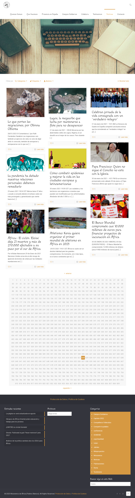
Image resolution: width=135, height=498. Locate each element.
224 (90, 306)
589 (44, 354)
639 (12, 361)
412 (32, 332)
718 (94, 369)
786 (20, 380)
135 (83, 295)
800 (75, 380)
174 (122, 299)
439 (24, 336)
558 (36, 350)
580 (122, 350)
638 (122, 358)
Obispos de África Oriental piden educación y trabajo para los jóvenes (22, 420)
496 (20, 343)
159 (63, 299)
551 (122, 347)
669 (16, 365)
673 (32, 365)
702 (32, 369)
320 (12, 321)
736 (51, 372)
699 (20, 369)
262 (12, 313)
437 (16, 336)
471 (36, 339)
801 (79, 380)
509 (71, 343)
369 (90, 324)
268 (36, 313)
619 (48, 358)
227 (102, 306)
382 (28, 328)
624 (67, 358)
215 (55, 306)
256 (102, 310)
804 (90, 380)
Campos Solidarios (101, 414)
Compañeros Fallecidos (102, 423)
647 (44, 361)
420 (63, 332)
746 (90, 372)
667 (122, 361)
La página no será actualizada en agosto (21, 414)
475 (51, 339)
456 (90, 336)
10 (48, 280)
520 (114, 343)
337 (79, 321)
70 (56, 287)
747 (94, 372)
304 (63, 317)
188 (63, 302)
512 (83, 343)
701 (28, 369)
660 (94, 361)
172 (114, 299)
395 (79, 328)
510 (75, 343)
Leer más (40, 149)
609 (122, 354)
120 (24, 295)
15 (67, 280)
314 (102, 317)
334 (67, 321)
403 (110, 328)
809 (110, 380)
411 (28, 332)
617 (40, 358)
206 (20, 306)
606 (110, 354)
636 (114, 358)
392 (67, 328)
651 (59, 361)
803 (87, 380)
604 (102, 354)
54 (106, 284)
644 (32, 361)
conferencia (98, 431)
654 (71, 361)
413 (36, 332)
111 (102, 291)
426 (87, 332)
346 (114, 321)
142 (110, 295)
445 (48, 336)
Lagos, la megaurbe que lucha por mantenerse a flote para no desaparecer (66, 121)
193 (83, 302)
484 (87, 339)
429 (98, 332)
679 (55, 365)
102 (67, 291)
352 (24, 324)
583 (20, 354)
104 (75, 291)
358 (48, 324)
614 (28, 358)
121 (28, 295)
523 (12, 347)
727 (16, 372)
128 (55, 295)
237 (28, 310)
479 (67, 339)
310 (87, 317)
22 (95, 280)
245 (59, 310)
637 (118, 358)
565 (63, 350)
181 (36, 302)
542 (87, 347)
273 (55, 313)
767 (59, 376)
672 (28, 365)
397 (87, 328)
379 (16, 328)
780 (110, 376)
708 (55, 369)
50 (91, 284)
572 (90, 350)
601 (90, 354)
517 (102, 343)
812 (122, 380)
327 (40, 321)
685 (79, 365)
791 (40, 380)
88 (13, 291)
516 (98, 343)
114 (114, 291)
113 (110, 291)
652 (63, 361)
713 (75, 369)
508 (67, 343)
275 (63, 313)
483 (83, 339)
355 (36, 324)
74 (71, 287)
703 (36, 369)
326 (36, 321)
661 (98, 361)
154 (44, 299)
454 (83, 336)
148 (20, 299)
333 (63, 321)
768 (63, 376)
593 (59, 354)
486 (94, 339)
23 (99, 280)
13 (60, 280)
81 (99, 287)
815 (24, 384)
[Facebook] (117, 494)
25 (106, 280)
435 (122, 332)
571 (87, 350)
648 (48, 361)
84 (110, 287)
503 (48, 343)
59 (13, 287)
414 (40, 332)
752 (114, 372)
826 (67, 384)
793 (48, 380)
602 (94, 354)
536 (63, 347)
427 (90, 332)
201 (114, 302)
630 (90, 358)
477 (59, 339)
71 (60, 287)
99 (56, 291)
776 (94, 376)
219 (71, 306)
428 (94, 332)
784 (12, 380)
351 (20, 324)
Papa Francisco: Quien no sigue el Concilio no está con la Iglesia (108, 170)
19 (83, 280)
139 (98, 295)
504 (51, 343)
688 (90, 365)
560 (44, 350)
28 (118, 280)
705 (44, 369)
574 (98, 350)
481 (75, 339)
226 (98, 306)
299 (44, 317)
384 (36, 328)
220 (75, 306)
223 (87, 306)
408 (16, 332)
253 (90, 310)
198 (102, 302)
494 (12, 343)
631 (94, 358)
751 (110, 372)
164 (83, 299)
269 (40, 313)
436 (12, 336)
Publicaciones (99, 464)
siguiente (66, 388)
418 (55, 332)
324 (28, 321)
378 (12, 328)
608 (118, 354)
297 (36, 317)
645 (36, 361)
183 (44, 302)
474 (48, 339)
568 (75, 350)
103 (71, 291)
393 (71, 328)
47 (79, 284)
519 (110, 343)
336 (75, 321)
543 (90, 347)
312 (94, 317)
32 (21, 284)
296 (32, 317)
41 (56, 284)
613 (24, 358)
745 (87, 372)
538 (71, 347)
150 (28, 299)
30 (13, 284)
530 (40, 347)
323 (24, 321)
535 (59, 347)
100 (59, 291)
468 (24, 339)
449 (63, 336)
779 (106, 376)
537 (67, 347)
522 (122, 343)
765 (51, 376)
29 (122, 280)
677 (48, 365)
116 (122, 291)
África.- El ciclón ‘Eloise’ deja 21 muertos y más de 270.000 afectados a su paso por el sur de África (24, 243)
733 (40, 372)
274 (59, 313)
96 (44, 291)
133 (75, 295)
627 (79, 358)
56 (114, 284)
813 (16, 384)
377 (122, 324)
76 (79, 287)
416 (48, 332)
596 (71, 354)
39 (48, 284)
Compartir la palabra (101, 427)
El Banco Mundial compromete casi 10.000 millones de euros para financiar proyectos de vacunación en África (108, 230)
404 (114, 328)
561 (48, 350)
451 (71, 336)
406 (122, 328)
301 (51, 317)
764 (48, 376)
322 (20, 321)
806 (98, 380)
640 (16, 361)
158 (59, 299)
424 (79, 332)
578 (114, 350)
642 (24, 361)
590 (48, 354)
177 (20, 302)
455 (87, 336)
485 (90, 339)
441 (32, 336)
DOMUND (97, 435)
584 (24, 354)
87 (122, 287)
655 (75, 361)
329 (48, 321)
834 (98, 384)
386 (44, 328)
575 (102, 350)
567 (71, 350)
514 (90, 343)
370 (94, 324)
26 (110, 280)
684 (75, 365)
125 (44, 295)
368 (87, 324)
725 (122, 369)
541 (83, 347)
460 (106, 336)
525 (20, 347)
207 (24, 306)
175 (12, 302)
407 (12, 332)
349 (12, 324)
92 (28, 291)
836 (106, 384)
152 (36, 299)
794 (51, 380)
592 (55, 354)
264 (20, 313)
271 (48, 313)
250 (79, 310)
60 (17, 287)
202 (118, 302)
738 (59, 372)
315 (106, 317)
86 (118, 287)
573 (94, 350)
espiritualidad (99, 439)
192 (79, 302)
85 (114, 287)
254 (94, 310)
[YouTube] (120, 494)
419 (59, 332)
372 (102, 324)
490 (110, 339)
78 (87, 287)
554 (20, 350)
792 (44, 380)
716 (87, 369)
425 (83, 332)
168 (98, 299)
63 (28, 287)
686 (83, 365)
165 (87, 299)
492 (118, 339)
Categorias (21, 81)
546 (102, 347)
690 (98, 365)
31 (17, 284)
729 (24, 372)
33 (25, 284)
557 (32, 350)
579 (118, 350)
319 (122, 317)
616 (36, 358)
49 (87, 284)
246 (63, 310)
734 (44, 372)
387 (48, 328)
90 (21, 291)
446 (51, 336)
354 (32, 324)
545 (98, 347)
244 (55, 310)
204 (12, 306)
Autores (49, 81)
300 (48, 317)
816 (28, 384)
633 (102, 358)
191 (75, 302)
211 (40, 306)
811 (118, 380)
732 (36, 372)
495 (16, 343)
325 (32, 321)
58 (122, 284)
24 (103, 280)
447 (55, 336)
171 (110, 299)
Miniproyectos (99, 451)
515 (94, 343)
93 (32, 291)
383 (32, 328)
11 (52, 280)
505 (55, 343)
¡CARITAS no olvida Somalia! (16, 427)
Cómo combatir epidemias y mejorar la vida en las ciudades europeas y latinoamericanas (67, 178)
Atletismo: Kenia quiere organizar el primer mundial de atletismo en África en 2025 (65, 238)
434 (118, 332)
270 (44, 313)
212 (44, 306)
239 (36, 310)
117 (12, 295)
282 (90, 313)
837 (110, 384)
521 (118, 343)
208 (28, 306)
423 (75, 332)
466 (16, 339)
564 (59, 350)
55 (110, 284)
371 (98, 324)
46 (75, 284)
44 (67, 284)
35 (32, 284)
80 (95, 287)
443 (40, 336)
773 (83, 376)
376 (118, 324)
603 (98, 354)
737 (55, 372)
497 (24, 343)
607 (114, 354)
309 (83, 317)
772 (79, 376)
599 (83, 354)
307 (75, 317)
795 (55, 380)
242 (48, 310)
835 (102, 384)
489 (106, 339)
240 (40, 310)
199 (106, 302)
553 (16, 350)
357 (44, 324)
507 (63, 343)
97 (48, 291)
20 (87, 280)
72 (64, 287)
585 (28, 354)
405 (118, 328)
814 (20, 384)
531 (44, 347)
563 (55, 350)
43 (64, 284)
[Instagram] (123, 494)
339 (87, 321)
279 (79, 313)
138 (94, 295)
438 (20, 336)
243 (51, 310)
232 (122, 306)
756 (16, 376)
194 (87, 302)
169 (102, 299)
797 (63, 380)
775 (90, 376)
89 (17, 291)
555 (24, 350)
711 (67, 369)
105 (79, 291)
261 (122, 310)
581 (12, 354)
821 (48, 384)
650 (55, 361)
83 (106, 287)
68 (48, 287)
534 (55, 347)
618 (44, 358)
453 (79, 336)
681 (63, 365)
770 (71, 376)
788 (28, 380)
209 (32, 306)
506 (59, 343)
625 (71, 358)
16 (71, 280)
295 (28, 317)
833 (94, 384)
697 (12, 369)
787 (24, 380)
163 (79, 299)
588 (40, 354)
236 (24, 310)
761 (36, 376)
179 (28, 302)
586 (32, 354)
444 (44, 336)
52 (99, 284)
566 (67, 350)
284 (98, 313)
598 (79, 354)
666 (118, 361)
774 (87, 376)
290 (122, 313)
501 (40, 343)
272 (51, 313)
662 (102, 361)
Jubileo (96, 447)
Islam (96, 443)
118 (16, 295)
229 (110, 306)
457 (94, 336)
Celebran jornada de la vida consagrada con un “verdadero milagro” (107, 115)
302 (55, 317)
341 (94, 321)
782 (118, 376)
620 (51, 358)
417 (51, 332)
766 (55, 376)
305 (67, 317)
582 (16, 354)
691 (102, 365)
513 (87, 343)
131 (67, 295)
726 (12, 372)
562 (51, 350)
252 (87, 310)
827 (71, 384)
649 (51, 361)
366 (79, 324)
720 (102, 369)
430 (102, 332)
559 (40, 350)
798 (67, 380)
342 (98, 321)
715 (83, 369)
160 (67, 299)
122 (32, 295)
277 (71, 313)
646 (40, 361)
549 (114, 347)
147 (16, 299)
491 (114, 339)
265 (24, 313)
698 (16, 369)
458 (98, 336)
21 (91, 280)
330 (51, 321)
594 (63, 354)
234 (16, 310)
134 (79, 295)
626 (75, 358)
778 (102, 376)
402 (106, 328)
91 (25, 291)
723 (114, 369)
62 (25, 287)
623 (63, 358)
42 (60, 284)
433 (114, 332)
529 (36, 347)
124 (40, 295)
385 (40, 328)
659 (90, 361)
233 (12, 310)
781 (114, 376)
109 (94, 291)
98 (52, 291)
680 (59, 365)
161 (71, 299)
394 (75, 328)
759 (28, 376)
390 (59, 328)
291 (12, 317)
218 (67, 306)
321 (16, 321)
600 (87, 354)
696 (122, 365)
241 (44, 310)
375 (114, 324)
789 (32, 380)
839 (118, 384)
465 (12, 339)
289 (118, 313)
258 (110, 310)
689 (94, 365)
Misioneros (98, 455)
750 (106, 372)
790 (36, 380)
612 (20, 358)
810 (114, 380)
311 (90, 317)
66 (40, 287)
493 (122, 339)
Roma (96, 468)
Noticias (97, 460)
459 (102, 336)
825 (63, 384)
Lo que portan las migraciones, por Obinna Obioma (24, 125)
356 (40, 324)
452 (75, 336)
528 (32, 347)
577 (110, 350)
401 (102, 328)
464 (122, 336)
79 (91, 287)
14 (64, 280)
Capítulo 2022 (99, 418)
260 (118, 310)
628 (83, 358)
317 (114, 317)
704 (40, 369)
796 (59, 380)
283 (94, 313)
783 (122, 376)
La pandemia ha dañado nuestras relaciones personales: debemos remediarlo (23, 181)
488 (102, 339)
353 (28, 324)
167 (94, 299)
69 (52, 287)
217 (63, 306)
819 (40, 384)
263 (16, 313)
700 (24, 369)
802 (83, 380)
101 (63, 291)
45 (71, 284)
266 (28, 313)
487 (98, 339)
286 (106, 313)
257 (106, 310)
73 (67, 287)
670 (20, 365)
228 (106, 306)
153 (40, 299)
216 (59, 306)
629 (87, 358)
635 (110, 358)
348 (122, 321)
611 (16, 358)
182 (40, 302)
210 (36, 306)
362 (63, 324)
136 (87, 295)
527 (28, 347)
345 (110, 321)
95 (40, 291)
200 (110, 302)
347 (118, 321)
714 (79, 369)
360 (55, 324)
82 (103, 287)
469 (28, 339)
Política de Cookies (77, 399)
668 (12, 365)
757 (20, 376)
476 (55, 339)
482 (79, 339)
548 (110, 347)
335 (71, 321)
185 (51, 302)
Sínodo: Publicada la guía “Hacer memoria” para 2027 (23, 434)
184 (48, 302)
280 (83, 313)
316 (110, 317)
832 (90, 384)
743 (79, 372)
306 (71, 317)
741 (71, 372)
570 (83, 350)
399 (94, 328)
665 (114, 361)
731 (32, 372)
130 (63, 295)
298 (40, 317)
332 (59, 321)
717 (90, 369)
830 (83, 384)
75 (75, 287)
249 (75, 310)
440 (28, 336)
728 (20, 372)
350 (16, 324)
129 (59, 295)
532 (48, 347)
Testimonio (98, 472)
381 (24, 328)
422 (71, 332)
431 (106, 332)
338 (83, 321)
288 (114, 313)
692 (106, 365)
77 (83, 287)
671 (24, 365)
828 (75, 384)
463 (118, 336)
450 (67, 336)
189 (67, 302)
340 (90, 321)
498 (28, 343)
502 (44, 343)
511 (79, 343)
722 (110, 369)
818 (36, 384)
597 (75, 354)
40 (52, 284)
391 (63, 328)
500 (36, 343)
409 (20, 332)
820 (44, 384)
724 (118, 369)
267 (32, 313)
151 (32, 299)
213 (48, 306)
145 (122, 295)
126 (48, 295)
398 (90, 328)
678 (51, 365)
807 (102, 380)
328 (44, 321)
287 (110, 313)
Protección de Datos (58, 399)
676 (44, 365)
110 (98, 291)
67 (44, 287)
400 (98, 328)
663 (106, 361)
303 (59, 317)
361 (59, 324)
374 (110, 324)
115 (118, 291)
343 (102, 321)
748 (98, 372)
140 (102, 295)
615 (32, 358)
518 (106, 343)
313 (98, 317)
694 (114, 365)
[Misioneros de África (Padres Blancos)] (6, 5)
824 (59, 384)
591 (51, 354)
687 (87, 365)
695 (118, 365)
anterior (68, 273)
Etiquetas (35, 81)
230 (114, 306)
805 (94, 380)
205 (16, 306)
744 (83, 372)
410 (24, 332)
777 (98, 376)
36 (36, 284)
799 (71, 380)
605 (106, 354)
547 (106, 347)
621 (55, 358)
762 (40, 376)
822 (51, 384)
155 (48, 299)
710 (63, 369)
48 (83, 284)
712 (71, 369)
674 (36, 365)
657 (83, 361)
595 (67, 354)
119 (20, 295)
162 (75, 299)
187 (59, 302)
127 (51, 295)
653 (67, 361)
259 (114, 310)
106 (83, 291)
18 (79, 280)
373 (106, 324)
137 (90, 295)
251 (83, 310)
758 (24, 376)
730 (28, 372)
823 (55, 384)
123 (36, 295)
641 (20, 361)
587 (36, 354)
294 (24, 317)
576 (106, 350)
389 (55, 328)
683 (71, 365)
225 (94, 306)
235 (20, 310)
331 (55, 321)
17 (75, 280)
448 (59, 336)
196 (94, 302)
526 (24, 347)
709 (59, 369)
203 (122, 302)
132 (71, 295)
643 (28, 361)
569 (79, 350)
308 (79, 317)
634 (106, 358)
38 (44, 284)
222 (83, 306)
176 (16, 302)
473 (44, 339)
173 (118, 299)
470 (32, 339)
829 (79, 384)
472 (40, 339)
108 (90, 291)
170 (106, 299)
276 (67, 313)
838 (114, 384)
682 (67, 365)
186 (55, 302)
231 (118, 306)
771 (75, 376)
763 (44, 376)
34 (28, 284)
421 (67, 332)
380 (20, 328)
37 (40, 284)
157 (55, 299)
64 (32, 287)
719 (98, 369)
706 (48, 369)
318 (118, 317)
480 (71, 339)
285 (102, 313)
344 (106, 321)
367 (83, 324)
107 (87, 291)
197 (98, 302)
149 (24, 299)
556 (28, 350)
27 (114, 280)
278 (75, 313)
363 (67, 324)
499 (32, 343)
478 (63, 339)
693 (110, 365)
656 (79, 361)
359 (51, 324)
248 (71, 310)
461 (110, 336)
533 (51, 347)
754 (122, 372)
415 (44, 332)
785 (16, 380)
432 (110, 332)
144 (118, 295)
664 (110, 361)
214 (51, 306)
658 (87, 361)
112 (106, 291)
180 (32, 302)
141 (106, 295)
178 (24, 302)
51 (95, 284)
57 (118, 284)
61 (21, 287)
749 (102, 372)
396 (83, 328)
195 (90, 302)
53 (103, 284)
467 (20, 339)
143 (114, 295)
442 (36, 336)
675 (40, 365)
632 (98, 358)
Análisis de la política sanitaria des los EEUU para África (24, 442)
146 (12, 299)
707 (51, 369)
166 (90, 299)
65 (36, 287)
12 (56, 280)
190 (71, 302)
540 (79, 347)
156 (51, 299)
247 (67, 310)
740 (67, 372)
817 (32, 384)
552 (12, 350)
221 (79, 306)
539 (75, 347)
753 (118, 372)
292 (16, 317)
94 (36, 291)
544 (94, 347)
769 (67, 376)
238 (32, 310)
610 (12, 358)
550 (118, 347)
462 (114, 336)
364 (71, 324)
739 (63, 372)
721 (106, 369)
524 (16, 347)
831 (87, 384)
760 (32, 376)
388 (51, 328)
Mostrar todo (124, 81)
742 (75, 372)
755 (12, 376)
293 (20, 317)
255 (98, 310)
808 (106, 380)
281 (87, 313)
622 (59, 358)
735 (48, 372)
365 (75, 324)
